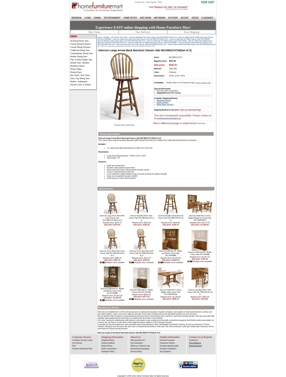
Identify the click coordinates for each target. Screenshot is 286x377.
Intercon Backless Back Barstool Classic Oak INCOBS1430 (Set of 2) (170, 218)
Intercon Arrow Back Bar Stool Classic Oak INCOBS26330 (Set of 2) (141, 253)
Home (100, 37)
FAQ (160, 2)
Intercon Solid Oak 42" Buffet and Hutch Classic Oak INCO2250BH (152, 42)
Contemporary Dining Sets (81, 53)
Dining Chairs (76, 72)
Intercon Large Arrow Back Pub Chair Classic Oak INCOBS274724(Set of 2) (140, 39)
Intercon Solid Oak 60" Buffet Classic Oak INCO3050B (189, 39)
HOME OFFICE (130, 17)
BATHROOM (159, 17)
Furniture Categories (168, 349)
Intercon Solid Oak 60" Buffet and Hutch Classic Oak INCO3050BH (170, 253)
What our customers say (140, 346)
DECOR (195, 17)
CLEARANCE (207, 17)
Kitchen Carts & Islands (80, 85)
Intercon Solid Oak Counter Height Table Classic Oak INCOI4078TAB (170, 292)
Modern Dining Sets (78, 56)
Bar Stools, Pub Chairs (80, 75)
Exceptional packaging (140, 349)
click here (201, 123)
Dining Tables (76, 69)
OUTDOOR (173, 17)
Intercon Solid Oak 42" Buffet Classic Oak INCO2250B (166, 41)
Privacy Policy (136, 351)
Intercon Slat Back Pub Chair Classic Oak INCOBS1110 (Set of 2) (153, 37)
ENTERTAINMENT (112, 17)
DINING (97, 17)
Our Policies (151, 2)
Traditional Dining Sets (80, 50)
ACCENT (185, 17)
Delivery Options (108, 343)
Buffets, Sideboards (78, 81)
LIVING (87, 17)
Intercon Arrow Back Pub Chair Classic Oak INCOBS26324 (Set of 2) (141, 44)
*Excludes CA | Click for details (176, 9)
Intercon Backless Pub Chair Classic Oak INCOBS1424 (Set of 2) (121, 41)
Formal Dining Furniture (80, 44)
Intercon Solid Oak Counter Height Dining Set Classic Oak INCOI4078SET (199, 218)
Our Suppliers (165, 351)
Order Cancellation (109, 349)
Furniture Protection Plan (82, 349)
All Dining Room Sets (79, 41)
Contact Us (140, 2)
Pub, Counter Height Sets (81, 60)
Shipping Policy (107, 340)
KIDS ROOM (145, 17)
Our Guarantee (137, 343)
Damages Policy (108, 351)
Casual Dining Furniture (80, 47)
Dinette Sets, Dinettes (79, 63)
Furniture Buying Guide (169, 346)
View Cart (207, 2)
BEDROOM (76, 17)
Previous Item (119, 125)
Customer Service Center (82, 340)
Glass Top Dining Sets (80, 78)
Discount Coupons (167, 340)
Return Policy (106, 346)
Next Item (130, 125)
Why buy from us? (138, 340)
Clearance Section (167, 343)
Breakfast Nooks (77, 66)
